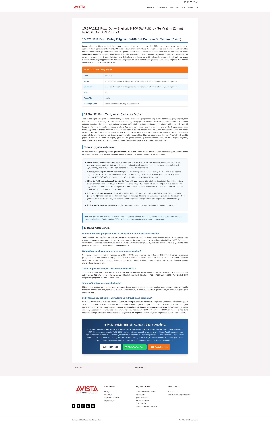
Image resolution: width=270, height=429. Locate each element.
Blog (183, 7)
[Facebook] (185, 2)
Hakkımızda (174, 7)
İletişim (190, 7)
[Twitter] (78, 406)
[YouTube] (191, 2)
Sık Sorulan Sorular (142, 400)
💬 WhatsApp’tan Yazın (134, 347)
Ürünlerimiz (161, 7)
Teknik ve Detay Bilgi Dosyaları (146, 406)
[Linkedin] (88, 406)
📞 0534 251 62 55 (110, 347)
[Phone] (197, 2)
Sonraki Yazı (140, 367)
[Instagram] (188, 2)
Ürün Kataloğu (141, 403)
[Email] (194, 2)
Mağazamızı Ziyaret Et (111, 397)
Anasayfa (150, 7)
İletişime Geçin (109, 400)
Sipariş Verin (140, 394)
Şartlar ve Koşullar (142, 397)
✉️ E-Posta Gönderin (159, 347)
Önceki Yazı (77, 367)
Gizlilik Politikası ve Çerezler (145, 392)
